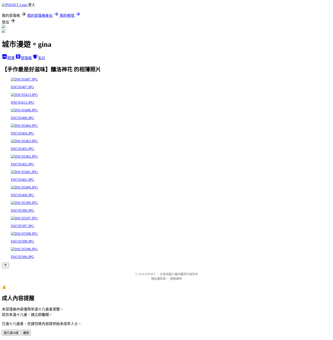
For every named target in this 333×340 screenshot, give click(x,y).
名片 (41, 58)
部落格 (27, 58)
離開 (26, 333)
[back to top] (5, 265)
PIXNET (150, 274)
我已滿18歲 (11, 333)
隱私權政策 (158, 278)
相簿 (11, 58)
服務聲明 (176, 278)
